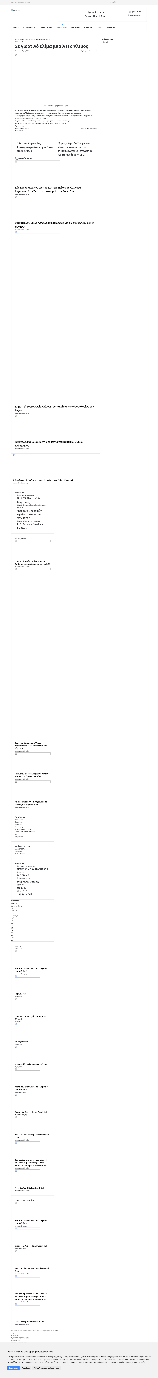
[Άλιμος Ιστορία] (27, 1025)
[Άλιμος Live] (15, 10)
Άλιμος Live (18, 51)
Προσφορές (76, 27)
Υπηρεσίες (111, 27)
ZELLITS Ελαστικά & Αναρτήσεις (28, 500)
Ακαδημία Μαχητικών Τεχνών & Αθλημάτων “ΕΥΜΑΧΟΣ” (29, 514)
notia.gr (21, 126)
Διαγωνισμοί (19, 837)
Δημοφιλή (18, 946)
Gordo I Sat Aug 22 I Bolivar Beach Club (31, 1112)
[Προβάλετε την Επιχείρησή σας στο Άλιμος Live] (27, 1000)
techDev (21, 888)
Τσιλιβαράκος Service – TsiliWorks (30, 526)
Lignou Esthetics (96, 12)
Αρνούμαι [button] (26, 1368)
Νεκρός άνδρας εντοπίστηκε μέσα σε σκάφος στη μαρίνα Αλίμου (31, 803)
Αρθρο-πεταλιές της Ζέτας (23, 829)
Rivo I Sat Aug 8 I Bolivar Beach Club (30, 1188)
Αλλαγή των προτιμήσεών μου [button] (46, 1368)
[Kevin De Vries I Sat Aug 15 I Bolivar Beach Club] (27, 1118)
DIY (16, 834)
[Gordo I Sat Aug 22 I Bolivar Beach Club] (27, 1095)
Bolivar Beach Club (95, 16)
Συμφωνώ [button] (13, 1368)
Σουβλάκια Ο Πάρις (28, 882)
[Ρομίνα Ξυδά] (27, 977)
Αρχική (16, 27)
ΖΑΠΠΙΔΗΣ (23, 875)
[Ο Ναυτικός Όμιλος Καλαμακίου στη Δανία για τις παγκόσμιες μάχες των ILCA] (37, 198)
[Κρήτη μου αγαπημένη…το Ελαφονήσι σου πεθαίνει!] (27, 952)
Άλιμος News (61, 27)
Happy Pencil (24, 894)
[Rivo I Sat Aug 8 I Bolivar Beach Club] (27, 1171)
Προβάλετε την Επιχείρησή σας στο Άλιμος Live (30, 1018)
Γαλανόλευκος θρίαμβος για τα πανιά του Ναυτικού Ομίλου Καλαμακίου (49, 444)
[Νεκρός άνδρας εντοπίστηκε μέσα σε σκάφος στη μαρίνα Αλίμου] (33, 782)
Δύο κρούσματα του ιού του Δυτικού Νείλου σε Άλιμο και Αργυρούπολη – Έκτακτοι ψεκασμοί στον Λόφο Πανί (48, 189)
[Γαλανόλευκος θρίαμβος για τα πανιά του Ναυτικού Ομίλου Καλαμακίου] (37, 416)
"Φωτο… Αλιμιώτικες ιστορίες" (25, 832)
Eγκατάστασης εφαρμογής (20, 1338)
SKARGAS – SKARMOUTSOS (32, 869)
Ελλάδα (99, 27)
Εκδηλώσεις (88, 27)
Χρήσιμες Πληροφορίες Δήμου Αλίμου (31, 1064)
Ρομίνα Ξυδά (20, 994)
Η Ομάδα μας (15, 1335)
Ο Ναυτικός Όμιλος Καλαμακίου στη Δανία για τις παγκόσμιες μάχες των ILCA (54, 225)
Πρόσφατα (18, 949)
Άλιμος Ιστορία (21, 1041)
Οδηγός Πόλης (46, 27)
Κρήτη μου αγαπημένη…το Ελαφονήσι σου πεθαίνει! (31, 1088)
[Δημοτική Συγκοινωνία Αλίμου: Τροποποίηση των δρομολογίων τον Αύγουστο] (37, 233)
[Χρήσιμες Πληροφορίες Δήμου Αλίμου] (27, 1047)
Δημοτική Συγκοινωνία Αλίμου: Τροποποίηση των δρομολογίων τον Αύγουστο (54, 408)
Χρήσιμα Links (15, 1340)
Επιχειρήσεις (19, 822)
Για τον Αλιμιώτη (28, 27)
